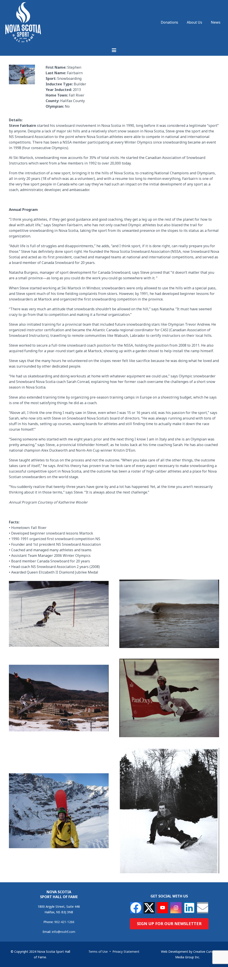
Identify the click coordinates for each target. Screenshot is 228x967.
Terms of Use (98, 951)
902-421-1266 (64, 922)
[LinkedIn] (189, 907)
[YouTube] (162, 907)
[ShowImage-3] (59, 698)
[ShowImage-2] (169, 614)
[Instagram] (175, 907)
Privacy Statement (125, 951)
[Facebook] (135, 907)
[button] (114, 50)
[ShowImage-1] (59, 614)
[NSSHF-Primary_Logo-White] (23, 22)
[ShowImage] (169, 810)
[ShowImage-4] (169, 698)
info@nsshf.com (63, 932)
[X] (149, 908)
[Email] (202, 907)
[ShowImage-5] (59, 810)
